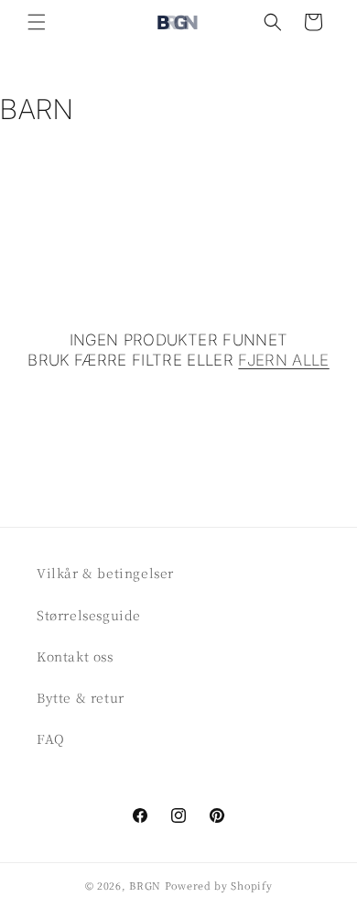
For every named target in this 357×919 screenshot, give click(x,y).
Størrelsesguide (89, 615)
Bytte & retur (80, 697)
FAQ (51, 738)
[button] (36, 22)
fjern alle (283, 360)
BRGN (145, 885)
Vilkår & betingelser (105, 572)
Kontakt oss (75, 656)
